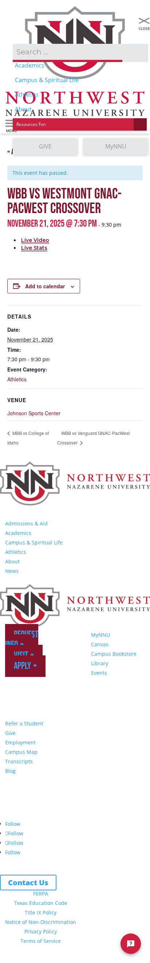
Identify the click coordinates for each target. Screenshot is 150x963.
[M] (144, 21)
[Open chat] (131, 943)
